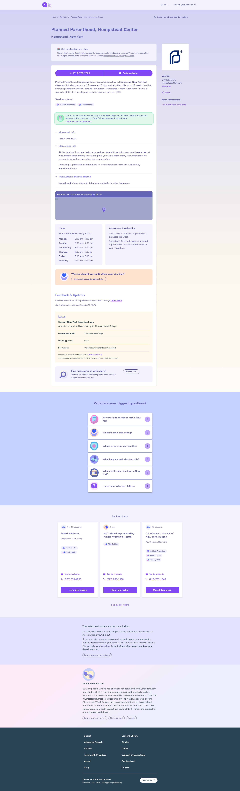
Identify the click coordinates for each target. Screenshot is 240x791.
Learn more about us (94, 718)
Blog (86, 767)
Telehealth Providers (95, 754)
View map (166, 86)
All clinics (64, 17)
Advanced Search (93, 742)
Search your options (183, 4)
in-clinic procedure (67, 104)
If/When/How (94, 355)
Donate (131, 718)
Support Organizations (133, 754)
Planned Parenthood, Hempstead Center (87, 17)
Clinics (125, 748)
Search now (131, 372)
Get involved (116, 718)
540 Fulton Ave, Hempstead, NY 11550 (84, 194)
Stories (125, 742)
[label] (165, 4)
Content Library (130, 735)
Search (87, 735)
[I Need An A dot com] (46, 4)
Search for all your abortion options (172, 17)
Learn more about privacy (97, 655)
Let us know (116, 300)
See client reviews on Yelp (174, 104)
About (87, 761)
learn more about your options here (119, 55)
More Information (77, 589)
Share (167, 92)
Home (54, 17)
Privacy (88, 748)
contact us (100, 358)
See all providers (120, 604)
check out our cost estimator (79, 121)
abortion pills (87, 104)
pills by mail (70, 552)
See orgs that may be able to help (88, 279)
